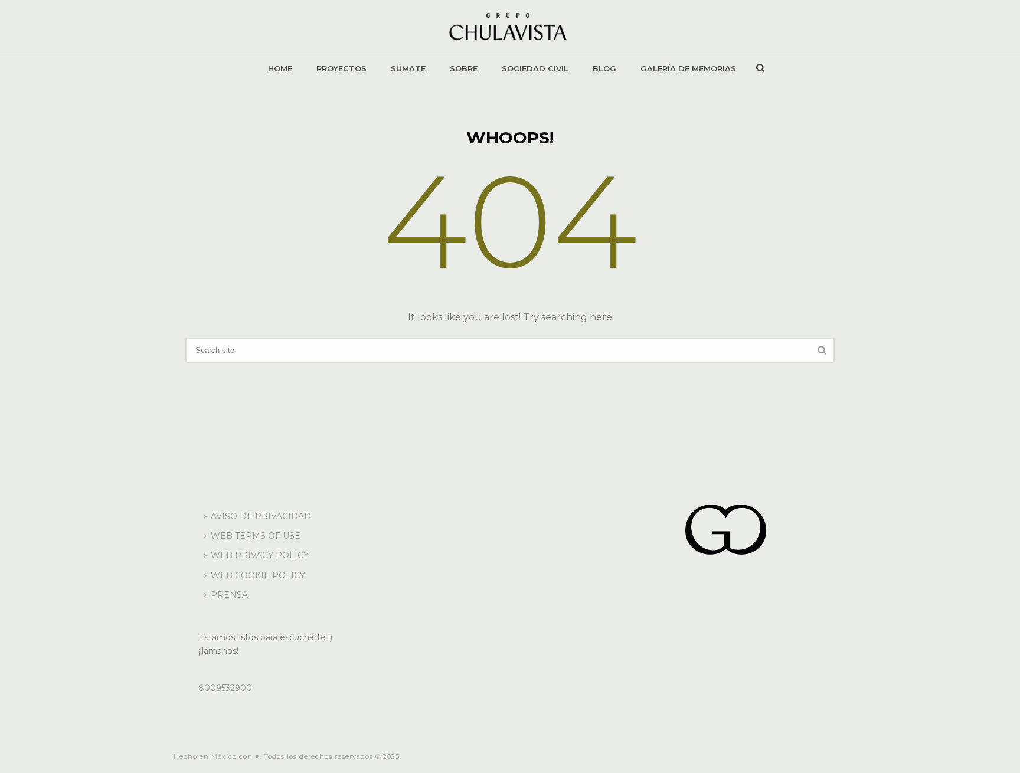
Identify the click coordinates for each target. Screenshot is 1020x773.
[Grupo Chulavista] (510, 26)
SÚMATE (408, 68)
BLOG (604, 68)
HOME (280, 68)
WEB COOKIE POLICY (258, 575)
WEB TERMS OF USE (255, 535)
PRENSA (229, 594)
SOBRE (464, 68)
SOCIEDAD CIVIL (535, 68)
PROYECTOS (341, 68)
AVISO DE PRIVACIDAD (261, 516)
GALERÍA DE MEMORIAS (688, 68)
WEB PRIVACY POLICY (260, 555)
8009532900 (225, 688)
